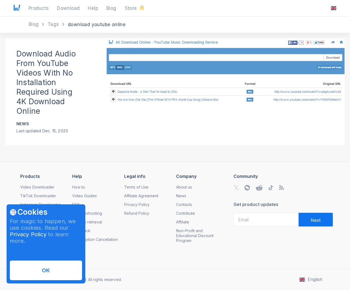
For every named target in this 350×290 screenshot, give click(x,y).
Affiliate (182, 222)
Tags (54, 24)
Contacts (184, 204)
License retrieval (87, 222)
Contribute (185, 213)
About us (184, 187)
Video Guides (84, 195)
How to (78, 187)
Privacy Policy (28, 234)
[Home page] (17, 9)
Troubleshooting (87, 213)
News (22, 123)
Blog (34, 24)
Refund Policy (136, 213)
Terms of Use (136, 187)
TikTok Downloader (38, 195)
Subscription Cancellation (95, 239)
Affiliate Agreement (141, 195)
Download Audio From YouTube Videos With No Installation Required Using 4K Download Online (46, 82)
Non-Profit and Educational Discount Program (195, 235)
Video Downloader (37, 187)
